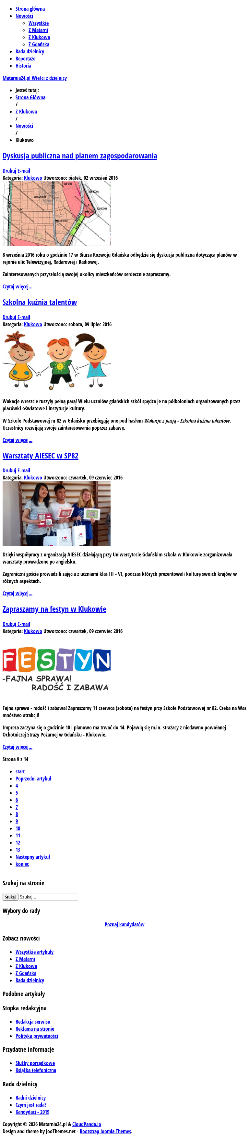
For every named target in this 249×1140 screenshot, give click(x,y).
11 (18, 835)
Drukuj (10, 170)
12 (18, 842)
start (20, 771)
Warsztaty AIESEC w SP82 (40, 455)
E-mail (24, 170)
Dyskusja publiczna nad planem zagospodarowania (80, 155)
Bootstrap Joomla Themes (105, 1131)
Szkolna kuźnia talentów (40, 301)
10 (18, 828)
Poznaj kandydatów (125, 924)
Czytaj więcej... (17, 286)
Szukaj (10, 897)
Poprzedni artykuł (33, 778)
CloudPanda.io (86, 1124)
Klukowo (33, 177)
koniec (22, 863)
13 (18, 849)
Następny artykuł (33, 856)
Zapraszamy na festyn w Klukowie (54, 608)
